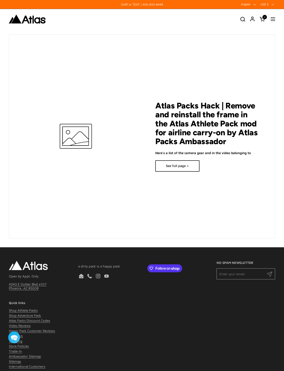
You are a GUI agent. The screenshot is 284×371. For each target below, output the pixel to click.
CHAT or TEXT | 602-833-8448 (142, 4)
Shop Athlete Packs (23, 310)
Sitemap (15, 361)
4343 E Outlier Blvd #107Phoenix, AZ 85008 (28, 286)
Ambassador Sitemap (25, 356)
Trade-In (15, 351)
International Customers (27, 366)
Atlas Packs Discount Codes (29, 320)
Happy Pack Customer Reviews (32, 331)
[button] (242, 19)
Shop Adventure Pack (25, 315)
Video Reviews (20, 326)
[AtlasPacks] (27, 19)
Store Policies (19, 346)
